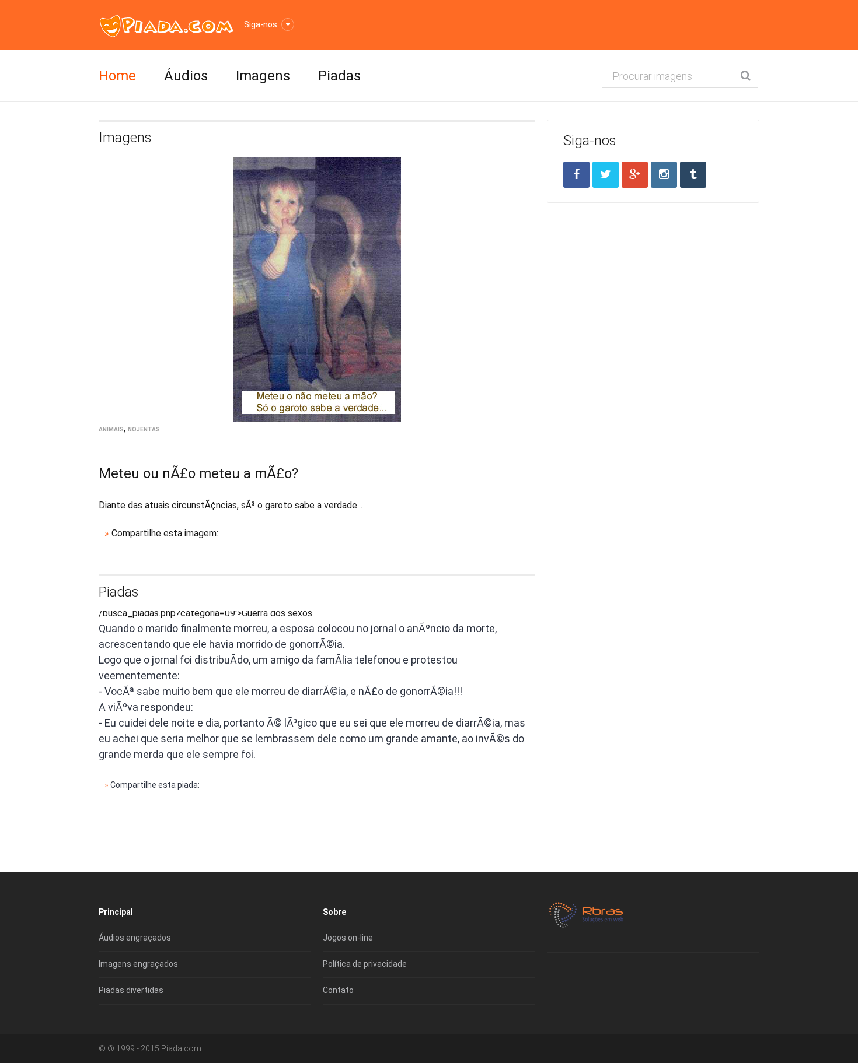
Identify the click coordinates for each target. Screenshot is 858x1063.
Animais (111, 429)
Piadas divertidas (131, 990)
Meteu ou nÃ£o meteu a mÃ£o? (198, 473)
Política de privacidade (365, 964)
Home (117, 76)
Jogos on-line (348, 937)
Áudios (186, 76)
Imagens (263, 76)
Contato (338, 990)
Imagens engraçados (138, 964)
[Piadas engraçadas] (167, 25)
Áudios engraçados (135, 937)
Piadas (339, 76)
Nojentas (144, 429)
